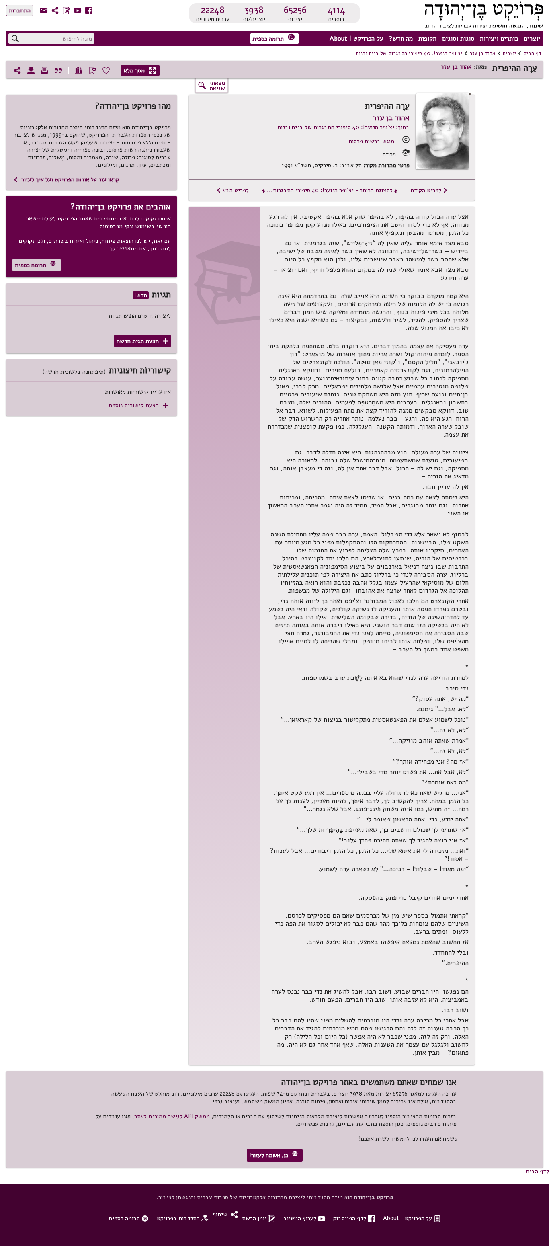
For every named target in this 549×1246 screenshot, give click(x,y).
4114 (336, 10)
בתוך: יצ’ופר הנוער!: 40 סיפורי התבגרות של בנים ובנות (343, 127)
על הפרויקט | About (356, 38)
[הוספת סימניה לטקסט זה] (92, 70)
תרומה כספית (273, 38)
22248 (213, 10)
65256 (295, 10)
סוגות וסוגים (458, 38)
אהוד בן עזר (482, 53)
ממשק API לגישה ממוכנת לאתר (172, 1116)
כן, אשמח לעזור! (273, 1155)
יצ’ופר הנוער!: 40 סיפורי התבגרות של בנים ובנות (409, 53)
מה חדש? (401, 38)
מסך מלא (140, 70)
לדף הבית (537, 1171)
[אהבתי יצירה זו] (106, 70)
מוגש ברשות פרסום (371, 141)
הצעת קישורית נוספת (138, 405)
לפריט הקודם (429, 190)
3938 (254, 10)
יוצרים (532, 38)
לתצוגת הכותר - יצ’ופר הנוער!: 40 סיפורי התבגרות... (330, 190)
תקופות (427, 38)
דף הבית (532, 53)
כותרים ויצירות (499, 38)
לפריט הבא (232, 190)
